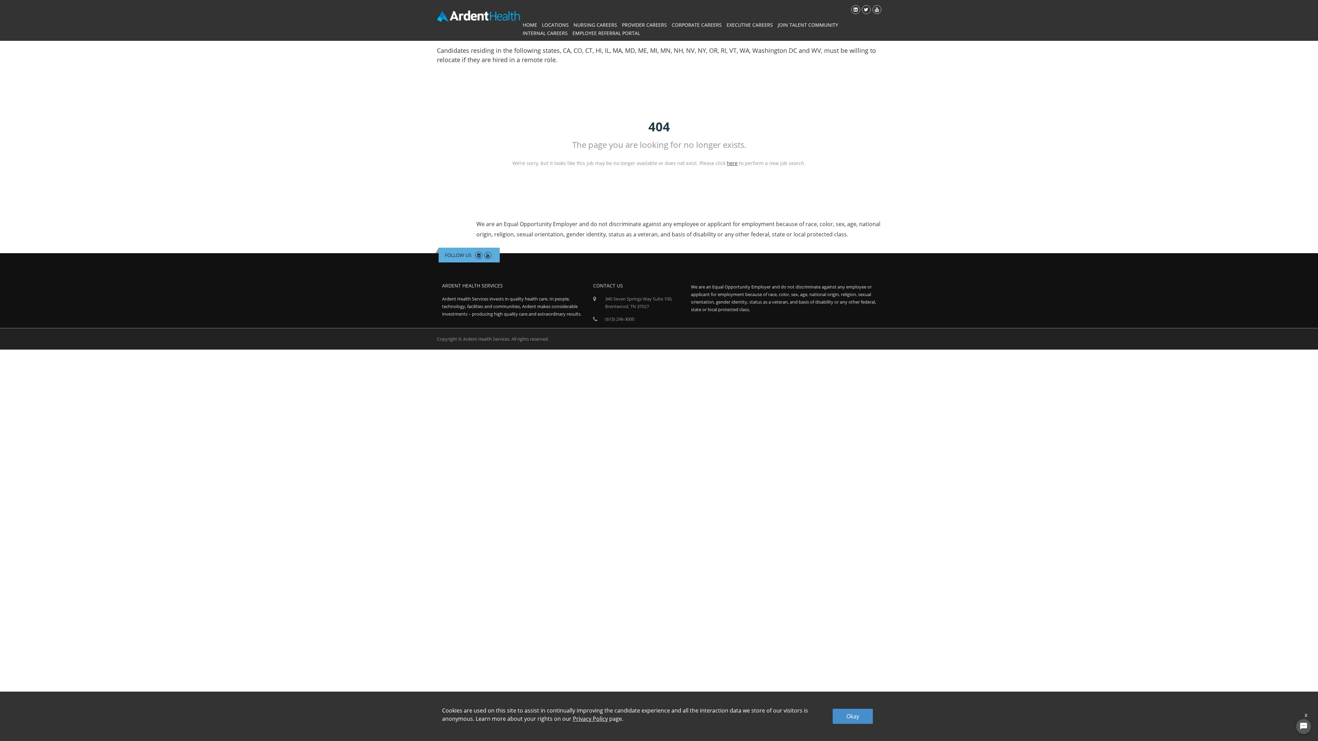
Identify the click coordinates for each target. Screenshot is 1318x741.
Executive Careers (750, 25)
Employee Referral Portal (606, 33)
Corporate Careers (697, 25)
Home (530, 25)
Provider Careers (644, 25)
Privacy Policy (590, 718)
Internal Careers (545, 33)
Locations (555, 25)
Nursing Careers (595, 25)
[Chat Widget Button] (1303, 726)
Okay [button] (852, 716)
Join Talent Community (808, 25)
